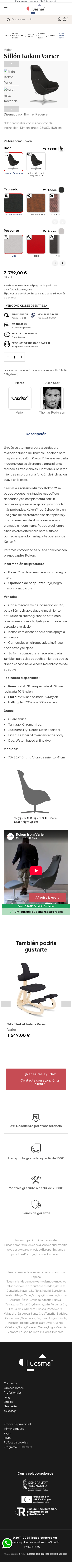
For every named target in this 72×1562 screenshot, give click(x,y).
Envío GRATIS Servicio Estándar (36, 906)
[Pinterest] (27, 1457)
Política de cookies (16, 1442)
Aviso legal (10, 1410)
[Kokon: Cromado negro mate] (36, 161)
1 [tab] (30, 1045)
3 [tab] (38, 1045)
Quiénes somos (14, 1388)
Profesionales (13, 1392)
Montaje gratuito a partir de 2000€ (36, 1188)
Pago (7, 1433)
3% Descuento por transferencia (36, 1126)
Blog (7, 1397)
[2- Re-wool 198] (13, 203)
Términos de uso (14, 1428)
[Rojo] (36, 244)
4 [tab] (42, 1045)
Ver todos (50, 148)
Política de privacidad (17, 1424)
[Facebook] (18, 1457)
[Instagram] (44, 1457)
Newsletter (11, 1406)
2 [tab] (34, 1045)
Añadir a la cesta (47, 897)
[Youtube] (53, 1457)
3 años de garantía (36, 1213)
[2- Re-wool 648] (58, 203)
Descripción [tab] (36, 434)
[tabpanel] (36, 999)
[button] (36, 1079)
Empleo (9, 1401)
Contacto (10, 1383)
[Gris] (13, 244)
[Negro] (58, 244)
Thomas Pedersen (36, 114)
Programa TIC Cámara (18, 1447)
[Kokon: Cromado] (13, 161)
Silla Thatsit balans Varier (26, 1024)
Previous (11, 64)
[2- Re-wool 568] (36, 203)
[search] (8, 19)
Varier (8, 50)
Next (11, 109)
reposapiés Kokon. (21, 555)
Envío (7, 1437)
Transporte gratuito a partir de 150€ (36, 1158)
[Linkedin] (36, 1457)
